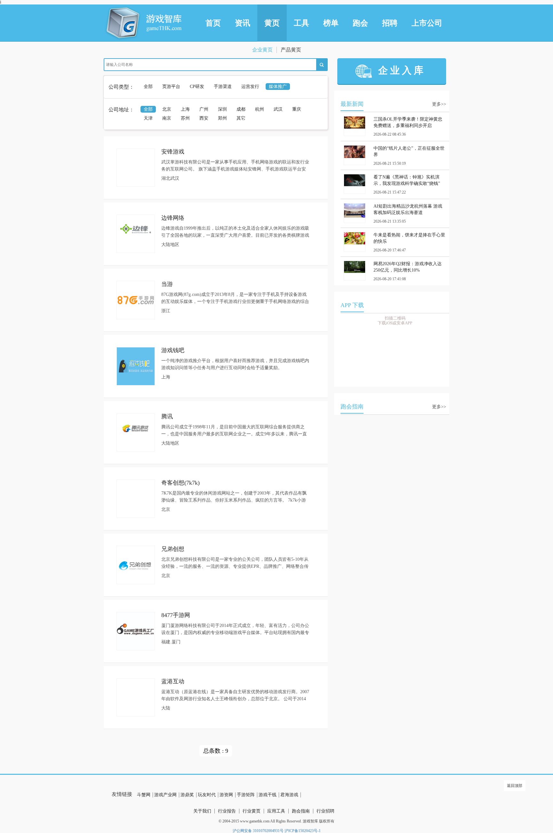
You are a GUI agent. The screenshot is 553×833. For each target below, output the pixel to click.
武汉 (278, 109)
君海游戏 (289, 794)
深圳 (222, 109)
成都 (240, 109)
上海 (185, 109)
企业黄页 (262, 49)
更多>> (439, 104)
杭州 (259, 109)
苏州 (185, 118)
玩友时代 (207, 794)
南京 (166, 118)
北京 (166, 109)
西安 (203, 118)
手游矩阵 (246, 794)
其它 (240, 118)
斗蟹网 (143, 794)
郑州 (222, 118)
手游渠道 (223, 86)
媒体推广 (278, 86)
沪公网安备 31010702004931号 (258, 831)
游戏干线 (267, 794)
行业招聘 (325, 811)
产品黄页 (291, 49)
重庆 (296, 109)
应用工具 (276, 811)
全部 (148, 86)
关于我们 (202, 811)
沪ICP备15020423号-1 (303, 831)
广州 (203, 109)
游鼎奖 (187, 794)
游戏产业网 (165, 794)
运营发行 (250, 86)
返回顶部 (514, 785)
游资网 (226, 794)
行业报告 (227, 811)
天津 (148, 118)
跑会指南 (301, 811)
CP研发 (197, 86)
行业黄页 (251, 811)
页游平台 (171, 86)
